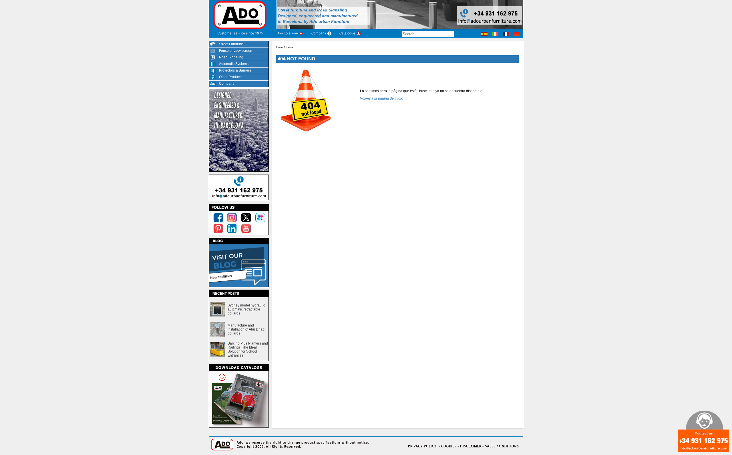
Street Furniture (231, 44)
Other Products (230, 77)
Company (226, 84)
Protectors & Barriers (235, 70)
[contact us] (239, 201)
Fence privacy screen (235, 51)
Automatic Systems (233, 64)
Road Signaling (231, 57)
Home (279, 47)
